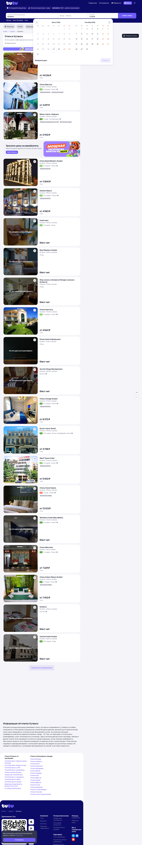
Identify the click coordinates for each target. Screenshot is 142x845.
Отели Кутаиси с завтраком (14, 777)
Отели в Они (34, 775)
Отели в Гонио (35, 785)
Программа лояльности (57, 824)
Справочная (93, 3)
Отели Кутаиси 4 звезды (13, 782)
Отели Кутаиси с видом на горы (15, 765)
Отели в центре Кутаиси (13, 772)
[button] (31, 822)
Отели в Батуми (35, 759)
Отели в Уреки (35, 771)
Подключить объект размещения (59, 841)
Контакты (43, 824)
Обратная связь (75, 821)
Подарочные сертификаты (57, 819)
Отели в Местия (35, 778)
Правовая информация (44, 827)
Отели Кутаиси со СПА (12, 768)
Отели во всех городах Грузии (40, 794)
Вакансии (43, 821)
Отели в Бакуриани (37, 768)
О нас (42, 818)
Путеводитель (104, 3)
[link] (12, 152)
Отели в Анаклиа (36, 792)
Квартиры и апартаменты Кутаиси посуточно (13, 785)
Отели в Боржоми (36, 787)
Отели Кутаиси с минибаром (14, 770)
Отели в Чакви (35, 780)
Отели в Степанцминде (38, 789)
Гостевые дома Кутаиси (13, 788)
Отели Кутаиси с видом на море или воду (16, 762)
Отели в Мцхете (35, 782)
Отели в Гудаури (36, 773)
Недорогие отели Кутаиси (14, 775)
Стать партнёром (59, 837)
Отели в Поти (35, 764)
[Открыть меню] (135, 3)
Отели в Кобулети (36, 766)
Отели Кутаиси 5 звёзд (12, 779)
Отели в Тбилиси (36, 761)
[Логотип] (12, 3)
